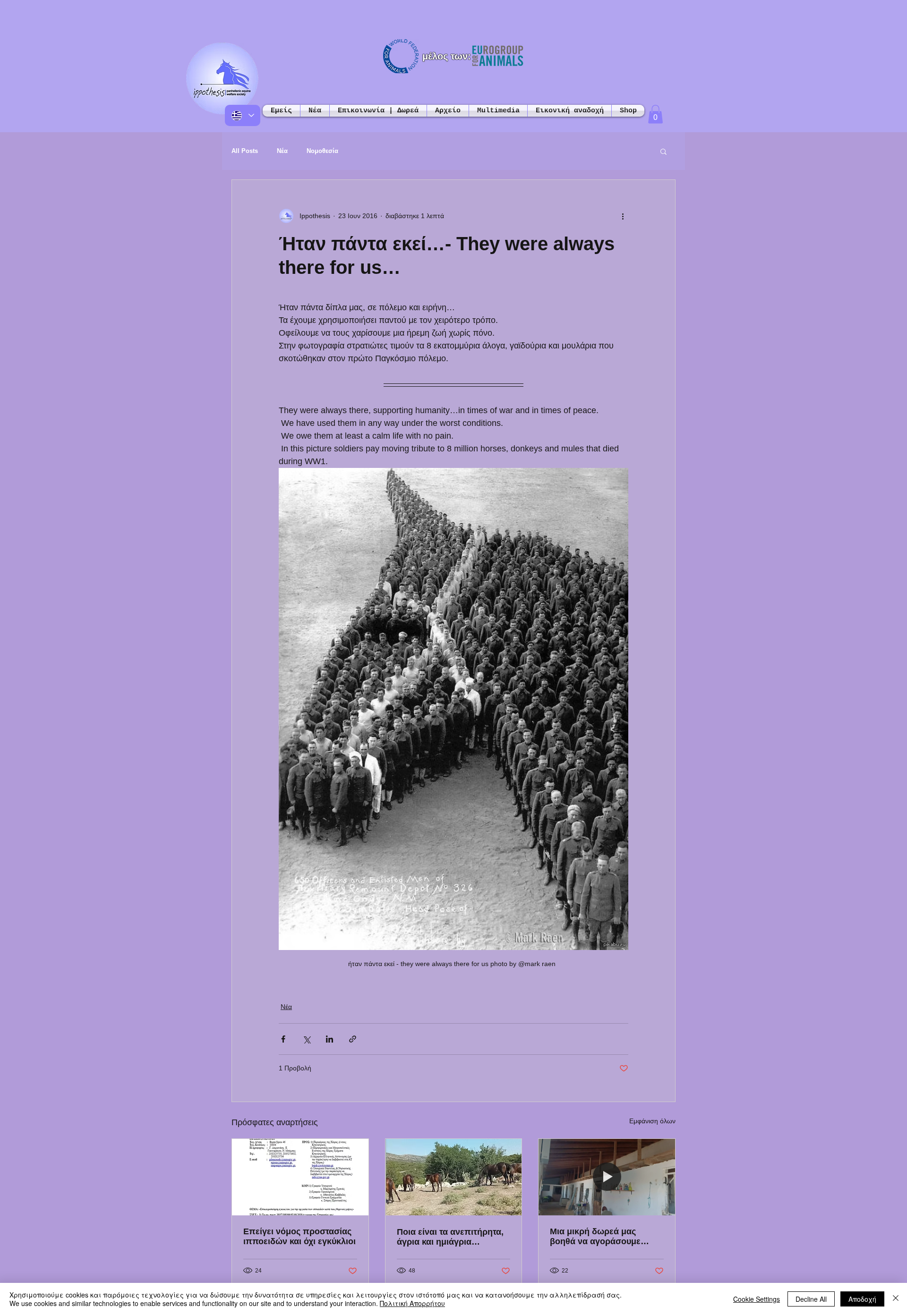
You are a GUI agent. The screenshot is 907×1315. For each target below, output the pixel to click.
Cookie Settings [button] (756, 1299)
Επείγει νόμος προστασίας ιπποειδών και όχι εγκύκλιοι (299, 1236)
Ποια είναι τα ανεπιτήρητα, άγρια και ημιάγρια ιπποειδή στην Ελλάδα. (450, 1237)
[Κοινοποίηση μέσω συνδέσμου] (352, 1039)
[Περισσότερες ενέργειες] (622, 215)
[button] (655, 114)
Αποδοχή (862, 1299)
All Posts (244, 150)
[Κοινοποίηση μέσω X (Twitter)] (306, 1039)
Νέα (282, 150)
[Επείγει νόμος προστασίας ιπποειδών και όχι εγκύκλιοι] (300, 1177)
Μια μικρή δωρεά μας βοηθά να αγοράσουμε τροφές (595, 1237)
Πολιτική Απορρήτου (412, 1303)
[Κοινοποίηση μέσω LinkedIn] (329, 1039)
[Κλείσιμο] (895, 1298)
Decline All (811, 1299)
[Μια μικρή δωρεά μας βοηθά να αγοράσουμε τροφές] (607, 1177)
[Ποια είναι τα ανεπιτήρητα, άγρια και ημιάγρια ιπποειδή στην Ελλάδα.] (453, 1177)
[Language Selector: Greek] (242, 115)
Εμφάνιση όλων (652, 1121)
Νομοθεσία (322, 150)
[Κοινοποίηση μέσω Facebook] (283, 1039)
